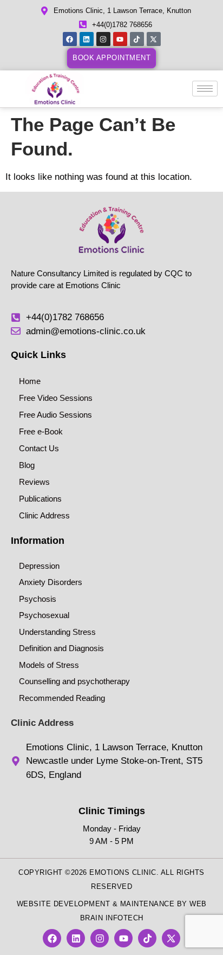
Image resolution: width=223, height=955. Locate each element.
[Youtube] (120, 39)
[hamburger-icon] (205, 88)
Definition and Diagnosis (61, 648)
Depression (39, 565)
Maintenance (147, 904)
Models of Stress (49, 665)
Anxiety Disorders (50, 582)
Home (30, 381)
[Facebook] (70, 39)
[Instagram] (103, 39)
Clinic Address (44, 515)
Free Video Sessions (56, 397)
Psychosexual (44, 615)
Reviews (34, 481)
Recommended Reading (62, 698)
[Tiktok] (137, 39)
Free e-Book (41, 431)
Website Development (63, 904)
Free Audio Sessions (55, 414)
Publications (40, 498)
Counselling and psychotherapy (74, 681)
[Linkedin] (87, 39)
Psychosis (37, 598)
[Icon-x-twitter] (154, 39)
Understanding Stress (57, 631)
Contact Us (39, 448)
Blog (27, 465)
